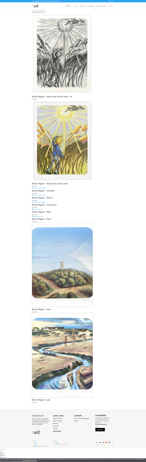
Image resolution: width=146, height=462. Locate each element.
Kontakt (76, 421)
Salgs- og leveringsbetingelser (82, 418)
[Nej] (37, 461)
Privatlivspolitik (32, 461)
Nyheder (55, 428)
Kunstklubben (91, 6)
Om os (111, 6)
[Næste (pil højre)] (2, 451)
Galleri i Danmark (101, 6)
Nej (27, 461)
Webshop (55, 423)
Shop (75, 6)
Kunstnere (82, 6)
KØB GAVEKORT (57, 431)
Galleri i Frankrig (57, 418)
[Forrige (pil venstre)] (0, 451)
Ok (24, 461)
